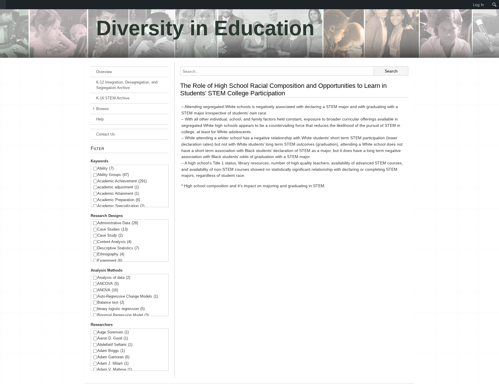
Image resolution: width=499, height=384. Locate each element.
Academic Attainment (118, 193)
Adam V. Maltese (114, 369)
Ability (105, 168)
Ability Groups (113, 174)
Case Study (110, 235)
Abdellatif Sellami (114, 344)
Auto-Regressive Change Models (127, 296)
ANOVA (107, 290)
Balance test (110, 302)
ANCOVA (108, 283)
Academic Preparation (118, 200)
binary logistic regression (121, 309)
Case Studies (112, 229)
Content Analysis (114, 242)
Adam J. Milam (113, 363)
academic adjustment (118, 187)
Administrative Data (117, 223)
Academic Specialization (120, 206)
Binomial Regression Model (123, 315)
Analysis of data (113, 277)
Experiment (109, 260)
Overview (104, 72)
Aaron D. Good (112, 338)
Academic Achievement (122, 181)
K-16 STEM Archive (112, 98)
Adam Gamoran (113, 357)
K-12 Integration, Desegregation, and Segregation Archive (126, 85)
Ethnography (110, 254)
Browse (102, 109)
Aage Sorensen (113, 332)
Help (100, 119)
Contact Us (105, 134)
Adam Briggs (111, 350)
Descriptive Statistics (118, 248)
